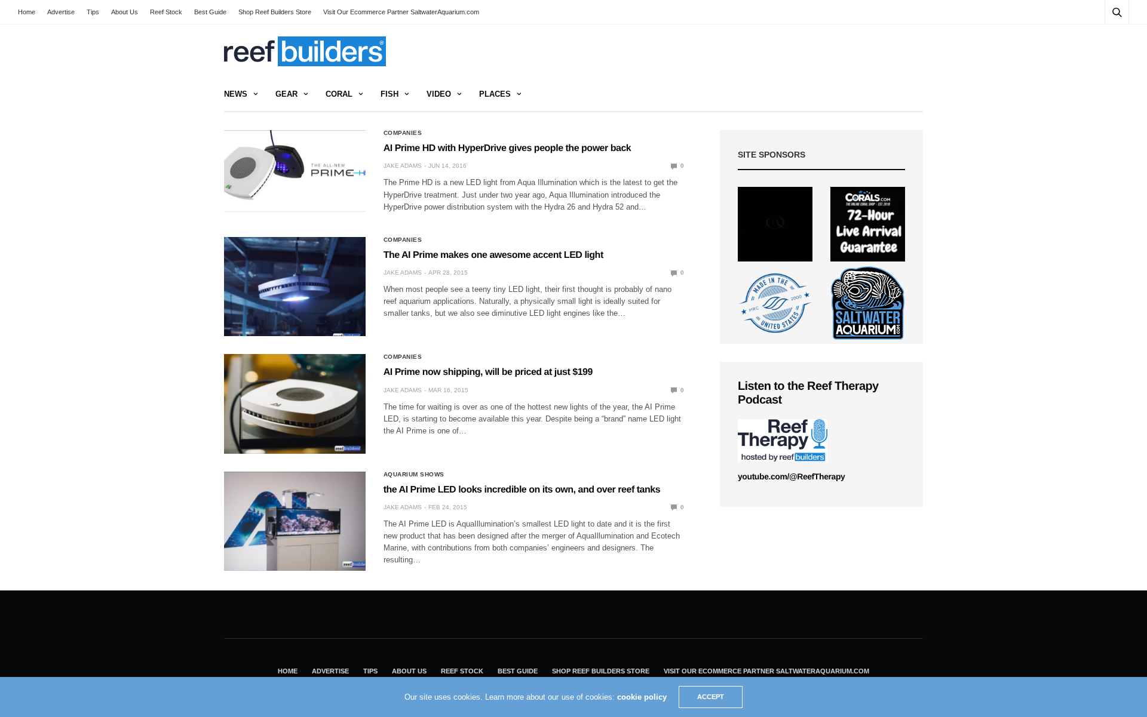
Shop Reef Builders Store (274, 12)
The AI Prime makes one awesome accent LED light (493, 255)
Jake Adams (403, 165)
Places (495, 94)
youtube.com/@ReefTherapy (791, 476)
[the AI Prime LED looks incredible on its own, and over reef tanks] (295, 521)
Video (439, 94)
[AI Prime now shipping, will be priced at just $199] (295, 403)
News (235, 94)
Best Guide (210, 12)
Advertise (61, 12)
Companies (403, 133)
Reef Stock (166, 12)
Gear (286, 94)
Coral (339, 94)
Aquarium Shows (414, 475)
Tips (93, 12)
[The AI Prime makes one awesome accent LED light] (295, 286)
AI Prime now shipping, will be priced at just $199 (488, 372)
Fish (389, 94)
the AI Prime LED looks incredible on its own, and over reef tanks (522, 490)
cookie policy (642, 697)
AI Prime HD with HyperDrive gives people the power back (507, 148)
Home (26, 12)
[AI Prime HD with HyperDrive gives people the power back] (295, 171)
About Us (124, 12)
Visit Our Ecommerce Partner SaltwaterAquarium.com (401, 12)
